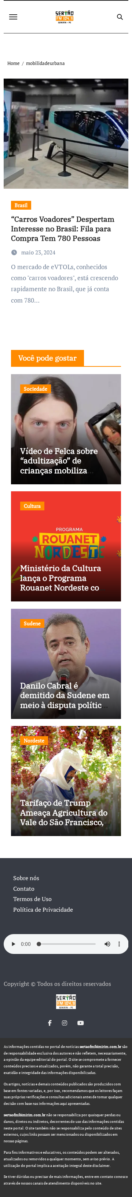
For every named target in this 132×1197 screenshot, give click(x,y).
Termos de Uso (32, 899)
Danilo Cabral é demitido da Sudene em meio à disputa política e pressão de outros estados (65, 705)
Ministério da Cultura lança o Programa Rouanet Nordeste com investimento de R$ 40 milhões (63, 587)
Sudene (32, 623)
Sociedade (35, 388)
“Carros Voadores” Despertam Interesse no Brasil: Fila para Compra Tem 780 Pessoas (62, 228)
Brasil (21, 205)
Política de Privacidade (43, 909)
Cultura (32, 505)
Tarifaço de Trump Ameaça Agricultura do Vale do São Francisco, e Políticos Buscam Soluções (65, 822)
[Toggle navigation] (13, 16)
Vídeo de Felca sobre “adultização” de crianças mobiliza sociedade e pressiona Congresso (61, 470)
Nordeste (34, 740)
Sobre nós (26, 878)
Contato (23, 889)
